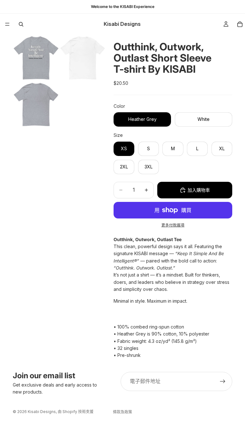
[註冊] (222, 381)
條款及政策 (122, 412)
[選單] (7, 24)
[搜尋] (21, 24)
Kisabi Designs (42, 411)
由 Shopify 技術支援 (75, 411)
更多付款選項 (172, 225)
